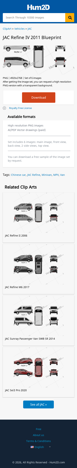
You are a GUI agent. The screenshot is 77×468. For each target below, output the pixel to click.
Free (38, 429)
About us (38, 435)
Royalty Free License (20, 108)
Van (62, 175)
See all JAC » (38, 404)
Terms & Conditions (38, 441)
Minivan (47, 175)
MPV (56, 175)
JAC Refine (33, 175)
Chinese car (18, 175)
